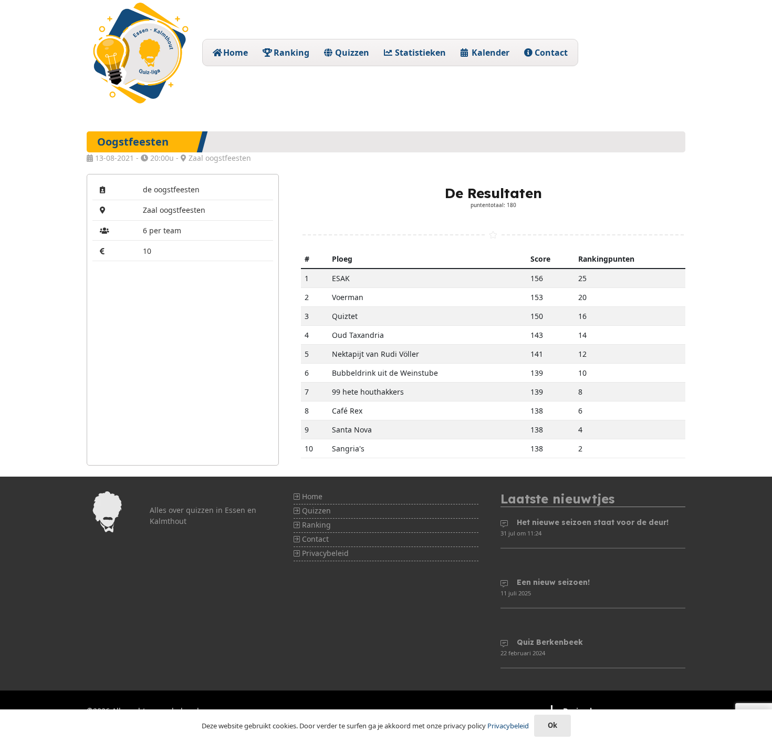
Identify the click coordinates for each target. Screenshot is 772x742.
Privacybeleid (324, 553)
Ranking (315, 525)
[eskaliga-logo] (139, 52)
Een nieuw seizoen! (553, 582)
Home (311, 496)
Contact (314, 539)
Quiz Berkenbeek (550, 642)
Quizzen (315, 511)
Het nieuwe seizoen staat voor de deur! (593, 522)
